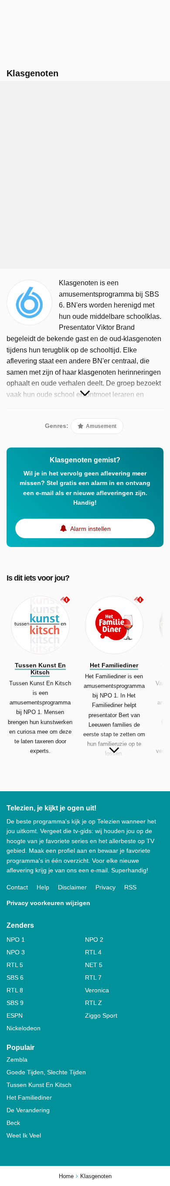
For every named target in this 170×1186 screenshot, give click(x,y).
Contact (17, 887)
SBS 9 (15, 1002)
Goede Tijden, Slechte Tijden (46, 1072)
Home (66, 1176)
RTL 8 (15, 990)
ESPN (15, 1015)
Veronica (97, 990)
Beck (13, 1122)
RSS (130, 887)
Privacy (105, 887)
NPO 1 (16, 939)
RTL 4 (93, 952)
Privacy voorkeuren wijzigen (48, 902)
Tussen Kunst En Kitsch (39, 1084)
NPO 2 (94, 939)
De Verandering (28, 1110)
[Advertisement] (85, 175)
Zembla (17, 1059)
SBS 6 (15, 977)
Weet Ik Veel (24, 1135)
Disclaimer (72, 887)
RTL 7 (93, 977)
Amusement (100, 426)
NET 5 (93, 964)
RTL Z (93, 1002)
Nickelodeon (24, 1028)
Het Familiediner (29, 1097)
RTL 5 (15, 964)
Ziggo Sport (101, 1015)
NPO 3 (16, 952)
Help (43, 887)
